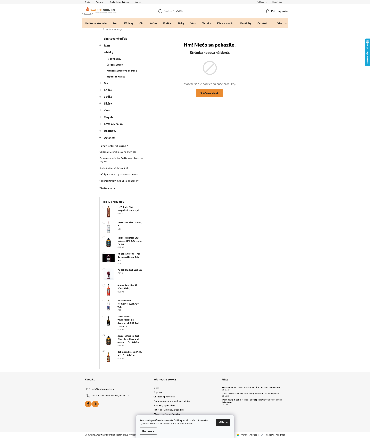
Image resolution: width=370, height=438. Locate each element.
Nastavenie (148, 431)
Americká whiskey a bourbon (122, 70)
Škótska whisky (115, 64)
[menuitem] (95, 23)
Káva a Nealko (113, 124)
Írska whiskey (114, 58)
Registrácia (277, 2)
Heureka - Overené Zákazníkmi (169, 409)
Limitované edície (115, 39)
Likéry (108, 103)
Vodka (108, 97)
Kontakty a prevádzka (164, 405)
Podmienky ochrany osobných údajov (172, 401)
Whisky (108, 52)
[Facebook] (88, 404)
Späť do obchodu (209, 93)
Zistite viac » (107, 188)
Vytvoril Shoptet (248, 434)
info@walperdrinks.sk (103, 389)
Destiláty (110, 131)
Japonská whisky (116, 76)
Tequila (109, 117)
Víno (107, 110)
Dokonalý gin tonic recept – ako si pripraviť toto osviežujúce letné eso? (252, 401)
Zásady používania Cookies (167, 414)
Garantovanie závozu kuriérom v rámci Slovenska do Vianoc (251, 387)
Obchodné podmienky (119, 2)
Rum (107, 45)
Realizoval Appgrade (275, 434)
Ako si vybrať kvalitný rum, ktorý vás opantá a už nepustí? (250, 393)
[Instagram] (95, 404)
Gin (106, 83)
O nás (87, 2)
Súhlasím (223, 422)
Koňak (108, 90)
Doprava (99, 2)
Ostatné (109, 138)
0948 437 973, (125, 395)
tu (191, 423)
